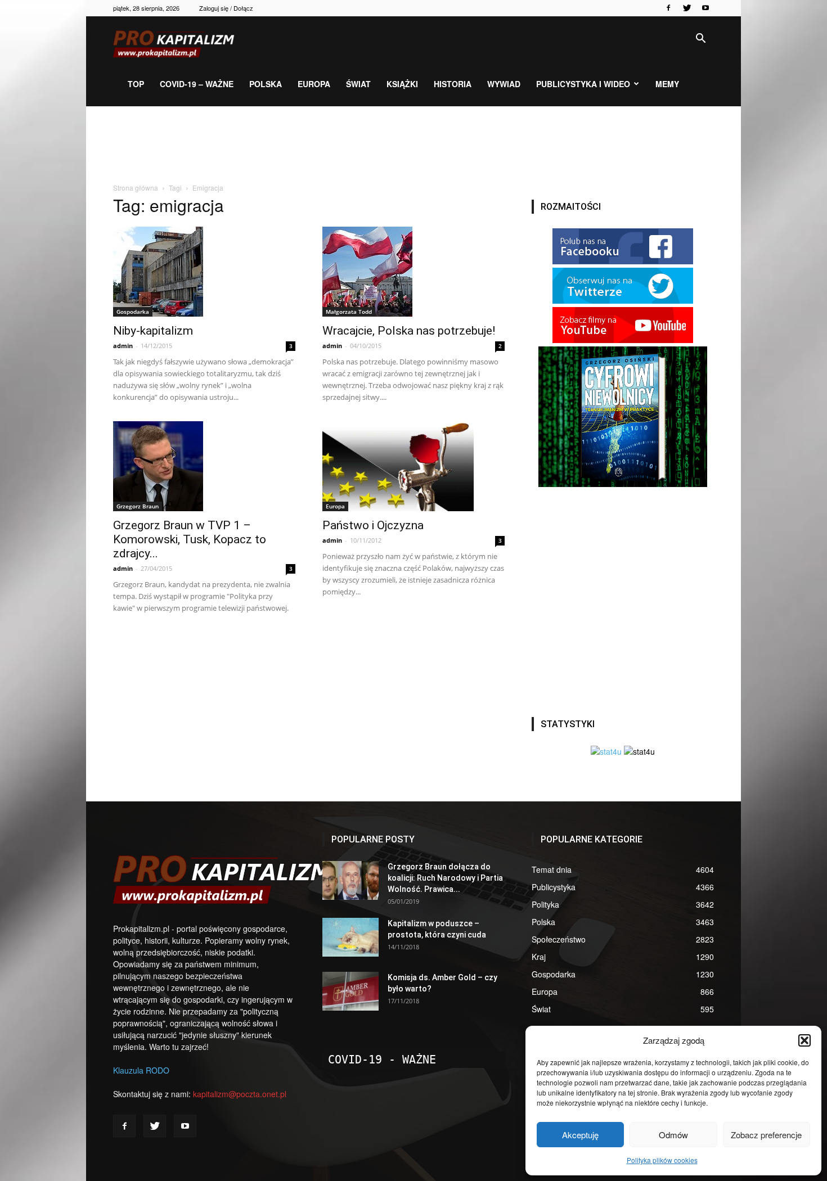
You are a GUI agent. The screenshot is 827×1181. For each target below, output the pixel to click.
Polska (265, 83)
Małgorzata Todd (349, 311)
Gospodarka (132, 311)
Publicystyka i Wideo (583, 83)
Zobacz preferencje (766, 1135)
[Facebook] (668, 8)
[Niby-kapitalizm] (204, 272)
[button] (804, 1040)
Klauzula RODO (141, 1070)
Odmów (673, 1135)
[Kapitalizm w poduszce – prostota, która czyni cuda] (350, 937)
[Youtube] (705, 8)
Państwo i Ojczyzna (373, 525)
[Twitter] (686, 8)
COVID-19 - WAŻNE (382, 1059)
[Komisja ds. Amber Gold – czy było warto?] (350, 991)
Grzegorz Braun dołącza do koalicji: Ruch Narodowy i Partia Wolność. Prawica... (445, 878)
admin (123, 345)
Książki (402, 83)
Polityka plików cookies (662, 1160)
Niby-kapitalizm (153, 330)
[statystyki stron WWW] (606, 751)
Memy (667, 83)
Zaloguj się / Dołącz (226, 7)
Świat (358, 83)
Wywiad (503, 83)
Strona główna (135, 187)
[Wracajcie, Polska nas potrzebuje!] (413, 272)
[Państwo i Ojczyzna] (413, 466)
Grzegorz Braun (137, 506)
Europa (314, 83)
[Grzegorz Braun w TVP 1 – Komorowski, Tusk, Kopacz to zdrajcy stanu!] (204, 466)
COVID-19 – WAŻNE (196, 83)
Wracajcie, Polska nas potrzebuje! (408, 330)
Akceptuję (580, 1135)
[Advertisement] (413, 145)
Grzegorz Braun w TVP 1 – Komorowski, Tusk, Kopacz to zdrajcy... (189, 539)
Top (136, 83)
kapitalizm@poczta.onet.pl (239, 1093)
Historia (452, 83)
